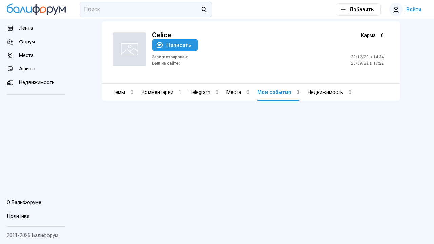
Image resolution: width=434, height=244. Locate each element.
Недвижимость (329, 92)
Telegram (204, 92)
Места (237, 92)
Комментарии (161, 92)
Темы (123, 92)
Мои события (278, 92)
